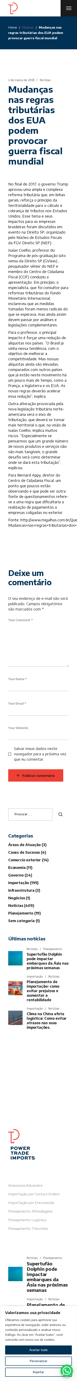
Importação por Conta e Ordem (34, 1194)
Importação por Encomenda (31, 1202)
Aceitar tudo (38, 1350)
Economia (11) (20, 867)
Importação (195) (23, 882)
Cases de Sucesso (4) (27, 852)
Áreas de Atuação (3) (27, 844)
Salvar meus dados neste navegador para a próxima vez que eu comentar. (40, 753)
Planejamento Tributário (28, 1228)
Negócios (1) (19, 898)
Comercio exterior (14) (28, 860)
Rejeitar (38, 1372)
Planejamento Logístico (27, 1219)
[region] (38, 1343)
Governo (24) (20, 875)
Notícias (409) (21, 905)
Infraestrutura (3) (24, 890)
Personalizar (38, 1361)
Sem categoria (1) (24, 920)
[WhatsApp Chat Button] (67, 1371)
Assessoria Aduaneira (25, 1185)
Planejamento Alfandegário (30, 1211)
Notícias (28, 27)
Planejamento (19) (24, 913)
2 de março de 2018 (21, 80)
